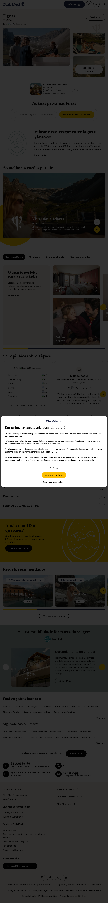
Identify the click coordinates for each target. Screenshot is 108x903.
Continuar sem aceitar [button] (54, 482)
